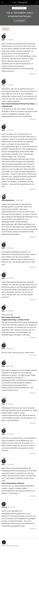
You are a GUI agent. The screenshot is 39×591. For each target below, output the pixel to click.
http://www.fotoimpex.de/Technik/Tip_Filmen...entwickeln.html (19, 105)
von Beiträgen (19, 2)
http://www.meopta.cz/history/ (13, 483)
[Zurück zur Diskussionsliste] (2, 2)
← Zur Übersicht (20, 21)
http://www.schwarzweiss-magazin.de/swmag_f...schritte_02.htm (15, 318)
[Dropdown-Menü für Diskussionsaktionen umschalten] (37, 2)
